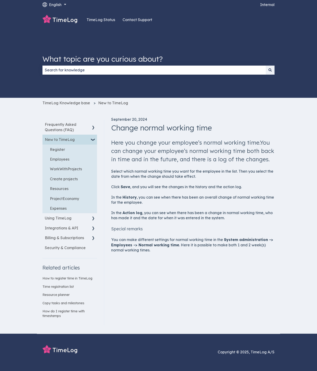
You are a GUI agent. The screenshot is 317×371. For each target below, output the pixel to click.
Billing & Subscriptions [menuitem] (64, 237)
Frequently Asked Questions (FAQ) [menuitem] (60, 127)
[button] (93, 125)
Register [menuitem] (57, 149)
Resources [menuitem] (59, 188)
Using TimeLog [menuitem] (58, 218)
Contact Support (137, 19)
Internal (267, 4)
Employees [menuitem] (59, 159)
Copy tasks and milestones (63, 303)
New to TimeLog (113, 103)
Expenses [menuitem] (58, 208)
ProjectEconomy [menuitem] (64, 198)
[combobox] (154, 70)
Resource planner (56, 295)
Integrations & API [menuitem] (61, 228)
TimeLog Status (101, 19)
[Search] (270, 70)
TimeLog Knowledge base (66, 103)
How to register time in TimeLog (67, 278)
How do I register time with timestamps (63, 313)
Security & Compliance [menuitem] (65, 247)
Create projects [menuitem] (64, 179)
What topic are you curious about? (102, 58)
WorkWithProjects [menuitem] (66, 169)
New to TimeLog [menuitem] (60, 139)
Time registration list (58, 287)
